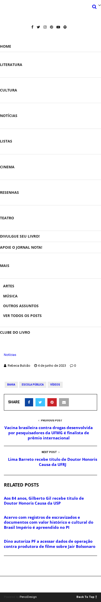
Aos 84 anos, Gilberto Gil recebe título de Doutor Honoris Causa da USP (44, 501)
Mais (4, 265)
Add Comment (22, 566)
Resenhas (9, 192)
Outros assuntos (21, 305)
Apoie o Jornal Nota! (21, 247)
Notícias (8, 115)
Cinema (7, 166)
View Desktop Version (52, 584)
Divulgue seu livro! (20, 236)
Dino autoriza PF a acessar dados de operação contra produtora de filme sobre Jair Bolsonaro (49, 544)
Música (10, 296)
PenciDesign (28, 597)
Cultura (8, 90)
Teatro (7, 217)
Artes (8, 285)
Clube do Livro (15, 332)
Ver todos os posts (22, 315)
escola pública (33, 384)
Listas (6, 141)
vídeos (55, 384)
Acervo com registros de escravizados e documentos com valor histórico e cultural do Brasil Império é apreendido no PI (48, 522)
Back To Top (85, 596)
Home (5, 46)
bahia (11, 384)
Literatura (11, 64)
